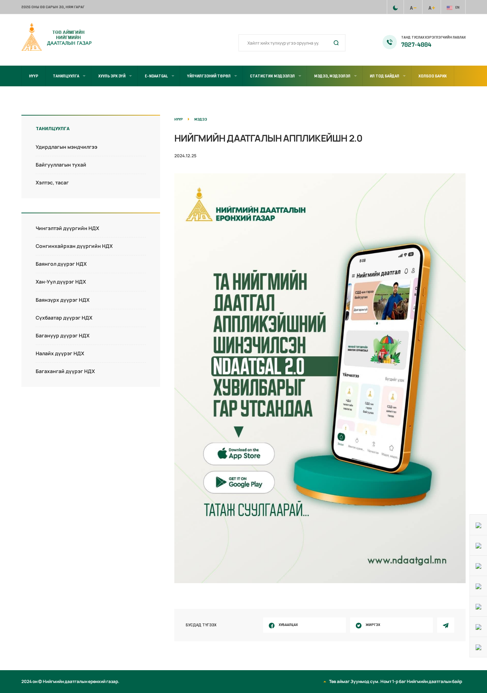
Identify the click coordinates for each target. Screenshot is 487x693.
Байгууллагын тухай (61, 164)
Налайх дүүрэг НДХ (60, 353)
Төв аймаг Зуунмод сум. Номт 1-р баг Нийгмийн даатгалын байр (395, 681)
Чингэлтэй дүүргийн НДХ (67, 228)
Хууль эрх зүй (111, 75)
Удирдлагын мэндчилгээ (66, 146)
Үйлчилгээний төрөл (209, 75)
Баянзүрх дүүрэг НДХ (62, 299)
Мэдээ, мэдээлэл (332, 75)
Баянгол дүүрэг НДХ (61, 263)
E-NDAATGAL (156, 75)
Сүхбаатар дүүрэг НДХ (64, 317)
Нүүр (33, 75)
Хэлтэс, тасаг (52, 182)
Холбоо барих (433, 75)
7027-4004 (416, 45)
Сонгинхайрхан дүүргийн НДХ (74, 246)
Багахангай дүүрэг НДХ (65, 371)
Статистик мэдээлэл (272, 75)
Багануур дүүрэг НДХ (62, 335)
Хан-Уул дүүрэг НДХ (61, 281)
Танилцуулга (66, 75)
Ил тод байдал (384, 75)
